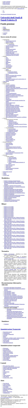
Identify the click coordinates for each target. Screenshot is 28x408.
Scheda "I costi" (7, 301)
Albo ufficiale (6, 81)
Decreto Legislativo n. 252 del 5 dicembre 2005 (15, 269)
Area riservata (6, 383)
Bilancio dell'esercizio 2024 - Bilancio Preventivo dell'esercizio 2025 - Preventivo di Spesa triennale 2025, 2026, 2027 (14, 247)
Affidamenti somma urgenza (11, 112)
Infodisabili (9, 14)
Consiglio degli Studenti (11, 49)
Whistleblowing (6, 392)
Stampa (4, 34)
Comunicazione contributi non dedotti (12, 199)
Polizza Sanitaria (9, 154)
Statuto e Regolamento (9, 254)
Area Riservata (4, 14)
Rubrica (4, 373)
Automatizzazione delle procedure (13, 108)
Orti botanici (8, 64)
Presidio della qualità (10, 52)
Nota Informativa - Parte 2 (9, 293)
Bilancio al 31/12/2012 (9, 212)
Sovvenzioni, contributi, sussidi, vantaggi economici (13, 338)
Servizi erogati (6, 340)
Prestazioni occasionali (10, 134)
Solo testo (14, 14)
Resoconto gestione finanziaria (12, 114)
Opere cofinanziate (9, 113)
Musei (7, 63)
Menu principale (6, 2)
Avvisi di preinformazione (11, 93)
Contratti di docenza (12, 121)
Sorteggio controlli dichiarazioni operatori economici (16, 88)
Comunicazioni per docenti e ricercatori (14, 148)
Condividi (5, 32)
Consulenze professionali (11, 133)
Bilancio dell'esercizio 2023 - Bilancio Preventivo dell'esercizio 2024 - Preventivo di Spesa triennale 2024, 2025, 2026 (14, 243)
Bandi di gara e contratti (8, 353)
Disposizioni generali (7, 332)
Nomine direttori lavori (10, 102)
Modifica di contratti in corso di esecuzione (14, 95)
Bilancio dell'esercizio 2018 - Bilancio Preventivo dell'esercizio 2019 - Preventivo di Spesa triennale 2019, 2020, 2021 (14, 226)
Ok (23, 8)
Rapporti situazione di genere (12, 96)
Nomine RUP (8, 99)
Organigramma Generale (11, 40)
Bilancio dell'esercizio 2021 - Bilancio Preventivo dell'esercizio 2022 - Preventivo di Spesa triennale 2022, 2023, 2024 (14, 236)
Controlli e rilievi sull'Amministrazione (11, 339)
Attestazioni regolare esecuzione (12, 107)
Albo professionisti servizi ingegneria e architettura (16, 117)
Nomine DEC (8, 104)
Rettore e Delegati (9, 42)
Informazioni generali (7, 171)
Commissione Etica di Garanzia (12, 55)
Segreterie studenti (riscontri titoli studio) (11, 367)
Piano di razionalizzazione (11, 76)
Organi (4, 172)
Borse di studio (9, 137)
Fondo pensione (6, 30)
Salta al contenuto (6, 1)
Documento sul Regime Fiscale (10, 299)
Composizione (11, 44)
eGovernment (8, 77)
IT (3, 10)
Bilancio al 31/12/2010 (9, 210)
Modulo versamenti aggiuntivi (10, 197)
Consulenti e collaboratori (8, 334)
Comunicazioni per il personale (12, 168)
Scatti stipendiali (9, 143)
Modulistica (5, 390)
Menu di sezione (6, 4)
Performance (5, 348)
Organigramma (6, 371)
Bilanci (4, 336)
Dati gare (8, 98)
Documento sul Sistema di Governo (11, 306)
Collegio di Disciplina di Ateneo (12, 54)
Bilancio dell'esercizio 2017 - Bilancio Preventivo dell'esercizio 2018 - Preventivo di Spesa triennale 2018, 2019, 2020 (14, 222)
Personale (5, 335)
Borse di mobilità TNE (10, 139)
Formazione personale (10, 164)
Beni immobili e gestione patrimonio (10, 355)
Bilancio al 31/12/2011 (8, 211)
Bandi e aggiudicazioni (10, 86)
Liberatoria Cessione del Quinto (10, 201)
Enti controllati (6, 349)
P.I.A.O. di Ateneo (7, 360)
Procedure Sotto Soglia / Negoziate (13, 87)
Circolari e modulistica (10, 85)
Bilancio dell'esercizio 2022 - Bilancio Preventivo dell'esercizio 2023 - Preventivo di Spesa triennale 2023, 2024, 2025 (14, 240)
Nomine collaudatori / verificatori (12, 105)
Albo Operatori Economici (11, 115)
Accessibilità (5, 386)
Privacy (7, 74)
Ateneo (4, 28)
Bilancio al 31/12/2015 (9, 216)
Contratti (7, 92)
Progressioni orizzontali (13, 130)
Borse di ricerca (9, 136)
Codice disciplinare (12, 157)
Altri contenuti (6, 341)
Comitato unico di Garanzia (11, 51)
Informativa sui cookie (7, 389)
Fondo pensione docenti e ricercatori (13, 146)
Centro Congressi (6, 375)
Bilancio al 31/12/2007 (9, 206)
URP (4, 370)
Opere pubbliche (6, 357)
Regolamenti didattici (12, 71)
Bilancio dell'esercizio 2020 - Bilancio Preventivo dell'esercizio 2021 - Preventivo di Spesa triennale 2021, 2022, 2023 (14, 233)
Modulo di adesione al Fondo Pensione (12, 180)
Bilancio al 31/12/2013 (9, 213)
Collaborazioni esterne (10, 132)
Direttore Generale (9, 46)
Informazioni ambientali (8, 342)
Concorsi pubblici (12, 129)
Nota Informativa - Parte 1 (9, 292)
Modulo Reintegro (8, 198)
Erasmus (7, 145)
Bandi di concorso (7, 350)
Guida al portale (6, 384)
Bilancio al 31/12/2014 (9, 215)
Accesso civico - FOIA (8, 377)
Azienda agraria (9, 65)
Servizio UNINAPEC (7, 369)
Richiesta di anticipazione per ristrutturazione (13, 191)
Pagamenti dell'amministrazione (9, 356)
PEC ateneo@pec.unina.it (8, 365)
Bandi (9, 150)
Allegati (4, 174)
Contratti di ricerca (9, 140)
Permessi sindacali (12, 161)
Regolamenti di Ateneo (13, 73)
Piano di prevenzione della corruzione (13, 75)
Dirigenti (7, 48)
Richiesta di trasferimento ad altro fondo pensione (14, 195)
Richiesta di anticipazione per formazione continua (14, 192)
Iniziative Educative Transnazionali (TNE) (14, 152)
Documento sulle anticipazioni (10, 300)
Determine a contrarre (10, 90)
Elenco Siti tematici (7, 388)
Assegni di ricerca (9, 138)
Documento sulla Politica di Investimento (12, 287)
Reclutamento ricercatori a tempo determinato (17, 126)
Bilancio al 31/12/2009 (9, 209)
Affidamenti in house (10, 89)
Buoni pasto (8, 167)
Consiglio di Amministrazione (12, 45)
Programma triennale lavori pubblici (13, 111)
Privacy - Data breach (7, 391)
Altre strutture (8, 67)
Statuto (7, 69)
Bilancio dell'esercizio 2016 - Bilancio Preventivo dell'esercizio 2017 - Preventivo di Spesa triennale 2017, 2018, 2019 (14, 218)
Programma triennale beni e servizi (13, 109)
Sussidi (9, 159)
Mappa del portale (7, 385)
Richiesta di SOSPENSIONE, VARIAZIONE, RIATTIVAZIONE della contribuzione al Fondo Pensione (14, 183)
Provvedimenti (6, 354)
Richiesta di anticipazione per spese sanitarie (13, 189)
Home (4, 27)
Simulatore (6, 324)
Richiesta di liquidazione (9, 194)
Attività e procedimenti (8, 351)
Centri (7, 61)
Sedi (7, 57)
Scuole (7, 58)
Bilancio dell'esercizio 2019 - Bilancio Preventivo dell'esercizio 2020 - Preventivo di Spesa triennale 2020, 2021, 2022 (14, 229)
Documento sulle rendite (9, 303)
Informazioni (20, 8)
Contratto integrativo (12, 158)
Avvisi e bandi (6, 175)
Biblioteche (8, 62)
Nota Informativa (7, 291)
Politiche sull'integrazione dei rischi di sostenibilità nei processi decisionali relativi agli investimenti (16, 317)
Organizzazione (6, 333)
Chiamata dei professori (13, 123)
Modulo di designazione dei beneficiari (12, 196)
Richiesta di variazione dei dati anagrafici (12, 185)
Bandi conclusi (11, 151)
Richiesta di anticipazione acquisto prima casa (13, 190)
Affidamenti (10, 120)
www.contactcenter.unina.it (6, 397)
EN (4, 12)
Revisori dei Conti (9, 50)
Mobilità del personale (12, 131)
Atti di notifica (6, 359)
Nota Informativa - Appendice (10, 294)
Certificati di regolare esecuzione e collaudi (14, 106)
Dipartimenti (8, 60)
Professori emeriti (9, 144)
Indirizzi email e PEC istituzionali (10, 368)
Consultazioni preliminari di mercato (13, 94)
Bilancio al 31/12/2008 (9, 207)
